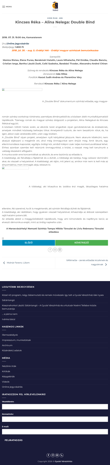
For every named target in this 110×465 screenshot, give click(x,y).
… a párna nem (9, 314)
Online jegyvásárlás (12, 387)
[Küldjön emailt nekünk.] (57, 455)
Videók (6, 381)
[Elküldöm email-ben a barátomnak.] (55, 250)
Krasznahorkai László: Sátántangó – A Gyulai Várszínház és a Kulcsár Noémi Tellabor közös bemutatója (49, 307)
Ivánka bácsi (8, 319)
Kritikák (6, 371)
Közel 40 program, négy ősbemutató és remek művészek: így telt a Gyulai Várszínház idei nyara (53, 295)
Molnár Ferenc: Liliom (18, 263)
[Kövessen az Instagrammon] (53, 455)
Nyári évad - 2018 (55, 18)
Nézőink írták (9, 366)
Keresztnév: (8, 414)
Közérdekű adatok (12, 350)
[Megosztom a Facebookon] (50, 250)
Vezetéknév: (8, 401)
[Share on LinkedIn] (60, 250)
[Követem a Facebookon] (48, 455)
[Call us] (62, 455)
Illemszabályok (10, 335)
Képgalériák (8, 376)
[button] (7, 6)
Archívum (7, 345)
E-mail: (5, 426)
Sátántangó (8, 300)
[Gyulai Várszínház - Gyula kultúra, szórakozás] (55, 6)
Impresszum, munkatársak (16, 340)
